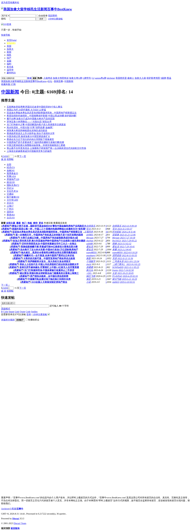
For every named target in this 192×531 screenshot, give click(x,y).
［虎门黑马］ (119, 264)
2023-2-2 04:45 (124, 249)
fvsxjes (115, 270)
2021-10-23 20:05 (125, 273)
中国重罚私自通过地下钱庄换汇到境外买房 (49, 279)
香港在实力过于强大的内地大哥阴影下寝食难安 (30, 139)
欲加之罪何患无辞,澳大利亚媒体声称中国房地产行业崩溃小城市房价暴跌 (49, 240)
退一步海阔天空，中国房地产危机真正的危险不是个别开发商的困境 (49, 235)
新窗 (3, 223)
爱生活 (89, 246)
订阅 (13, 84)
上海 (10, 206)
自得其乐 (90, 226)
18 (107, 232)
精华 (35, 223)
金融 (9, 61)
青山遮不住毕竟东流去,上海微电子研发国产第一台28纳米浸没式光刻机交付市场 (46, 148)
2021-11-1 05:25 (131, 267)
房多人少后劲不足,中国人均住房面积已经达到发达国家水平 (49, 264)
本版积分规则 (8, 320)
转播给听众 (33, 320)
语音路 (115, 235)
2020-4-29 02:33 (130, 276)
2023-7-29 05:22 (129, 240)
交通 (10, 194)
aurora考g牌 (100, 78)
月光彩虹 (116, 232)
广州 (10, 209)
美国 (9, 46)
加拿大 (10, 49)
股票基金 (12, 173)
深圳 (10, 212)
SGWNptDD (118, 267)
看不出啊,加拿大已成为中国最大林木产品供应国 (31, 118)
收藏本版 (6, 84)
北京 (10, 203)
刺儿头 (89, 270)
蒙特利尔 (11, 73)
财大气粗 (116, 279)
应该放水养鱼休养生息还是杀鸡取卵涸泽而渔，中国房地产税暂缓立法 (41, 112)
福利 (9, 64)
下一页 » (5, 285)
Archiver (5, 508)
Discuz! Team (20, 523)
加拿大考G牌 (75, 78)
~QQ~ (89, 273)
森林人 (130, 78)
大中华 (12, 200)
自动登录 (43, 15)
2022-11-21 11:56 (125, 258)
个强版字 (90, 261)
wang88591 (91, 252)
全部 (9, 164)
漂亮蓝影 (116, 255)
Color (5, 311)
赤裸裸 (89, 267)
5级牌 (163, 78)
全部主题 (10, 223)
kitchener (111, 78)
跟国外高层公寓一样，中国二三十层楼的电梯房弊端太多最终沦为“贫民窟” (49, 229)
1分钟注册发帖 (55, 19)
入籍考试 (47, 78)
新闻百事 (58, 81)
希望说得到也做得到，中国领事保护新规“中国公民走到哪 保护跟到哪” (42, 115)
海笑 (88, 279)
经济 (11, 167)
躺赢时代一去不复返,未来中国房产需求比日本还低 (49, 255)
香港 (11, 215)
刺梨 (88, 258)
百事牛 (20, 508)
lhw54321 (116, 240)
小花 (88, 282)
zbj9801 (89, 235)
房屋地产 (13, 179)
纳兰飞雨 (90, 276)
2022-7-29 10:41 (127, 246)
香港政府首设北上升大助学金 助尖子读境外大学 (31, 133)
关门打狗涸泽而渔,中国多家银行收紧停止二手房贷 (49, 270)
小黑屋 (12, 508)
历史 (10, 188)
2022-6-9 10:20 (130, 252)
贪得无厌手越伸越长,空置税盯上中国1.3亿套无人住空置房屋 (49, 267)
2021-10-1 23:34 (131, 261)
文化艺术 (12, 191)
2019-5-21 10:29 (129, 279)
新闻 (9, 52)
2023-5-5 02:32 (124, 243)
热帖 (30, 223)
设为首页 (5, 2)
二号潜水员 (118, 261)
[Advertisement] (22, 366)
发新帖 (10, 159)
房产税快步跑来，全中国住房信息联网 (49, 276)
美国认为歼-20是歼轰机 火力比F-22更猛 (26, 110)
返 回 (3, 159)
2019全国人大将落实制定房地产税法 (49, 282)
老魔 (114, 249)
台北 (11, 218)
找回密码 (52, 15)
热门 (24, 223)
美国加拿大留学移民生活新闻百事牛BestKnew (24, 81)
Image (11, 311)
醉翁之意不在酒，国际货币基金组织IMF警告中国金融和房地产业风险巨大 (49, 226)
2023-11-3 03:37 (124, 229)
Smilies (34, 311)
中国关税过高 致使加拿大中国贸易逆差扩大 (28, 136)
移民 (9, 55)
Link (17, 311)
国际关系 (13, 185)
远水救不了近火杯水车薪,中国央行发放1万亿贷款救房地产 (49, 249)
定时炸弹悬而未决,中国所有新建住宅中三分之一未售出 (49, 243)
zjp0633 (115, 282)
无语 (114, 258)
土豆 (114, 273)
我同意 (89, 232)
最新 (18, 223)
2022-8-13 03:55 (129, 255)
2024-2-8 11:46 (128, 232)
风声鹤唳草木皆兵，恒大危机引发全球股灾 (49, 261)
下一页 (22, 156)
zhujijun (89, 240)
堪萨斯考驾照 (153, 78)
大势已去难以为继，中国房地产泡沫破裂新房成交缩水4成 (49, 238)
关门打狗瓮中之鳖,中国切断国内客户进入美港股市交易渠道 (36, 124)
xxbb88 (89, 243)
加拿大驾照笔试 (61, 78)
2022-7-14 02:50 (126, 270)
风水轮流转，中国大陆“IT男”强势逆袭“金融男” (30, 127)
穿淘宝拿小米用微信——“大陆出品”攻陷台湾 (29, 121)
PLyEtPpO (117, 276)
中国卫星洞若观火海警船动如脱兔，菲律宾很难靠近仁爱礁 (36, 145)
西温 (169, 78)
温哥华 (10, 70)
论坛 (11, 43)
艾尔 (88, 229)
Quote (22, 311)
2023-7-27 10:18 (127, 238)
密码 (3, 19)
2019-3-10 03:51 (127, 282)
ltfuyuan (89, 238)
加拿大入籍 (140, 78)
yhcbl (88, 264)
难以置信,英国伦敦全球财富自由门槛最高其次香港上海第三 (49, 273)
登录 (28, 314)
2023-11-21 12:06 (127, 235)
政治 (11, 182)
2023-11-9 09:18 (129, 226)
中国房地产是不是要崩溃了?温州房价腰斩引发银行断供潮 (35, 142)
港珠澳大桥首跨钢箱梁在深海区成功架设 (27, 130)
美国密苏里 (121, 78)
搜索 (29, 78)
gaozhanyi (90, 255)
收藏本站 (14, 2)
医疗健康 (13, 197)
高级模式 (5, 309)
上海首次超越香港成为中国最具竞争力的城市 (29, 151)
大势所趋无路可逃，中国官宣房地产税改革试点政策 (49, 258)
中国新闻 (68, 81)
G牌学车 (87, 78)
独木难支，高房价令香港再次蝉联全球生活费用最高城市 (49, 252)
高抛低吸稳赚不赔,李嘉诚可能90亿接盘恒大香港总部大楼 (49, 246)
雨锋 (114, 243)
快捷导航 (5, 35)
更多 (41, 223)
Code (28, 311)
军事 (11, 176)
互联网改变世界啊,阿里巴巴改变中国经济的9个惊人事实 (34, 107)
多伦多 (10, 67)
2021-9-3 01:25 (133, 264)
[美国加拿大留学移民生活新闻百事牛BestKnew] (36, 9)
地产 (9, 58)
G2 (93, 78)
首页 (11, 40)
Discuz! (15, 518)
